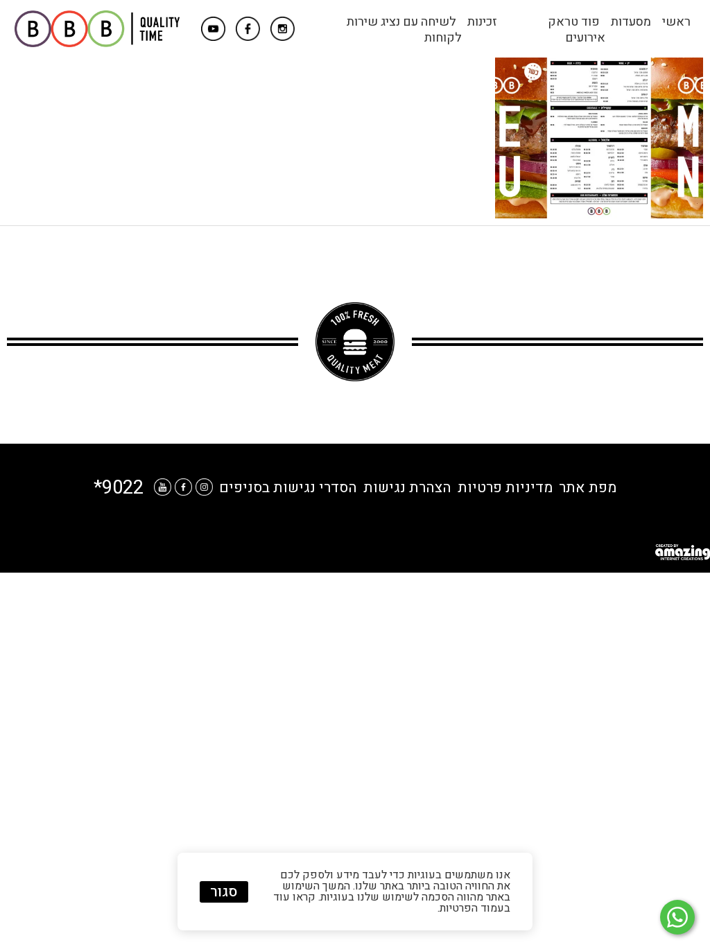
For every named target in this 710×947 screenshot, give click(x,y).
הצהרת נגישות (407, 487)
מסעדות (631, 21)
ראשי (676, 21)
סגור (224, 892)
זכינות (482, 21)
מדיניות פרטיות (505, 487)
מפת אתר (587, 487)
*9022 (119, 487)
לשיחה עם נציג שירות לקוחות (404, 29)
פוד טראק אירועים (576, 29)
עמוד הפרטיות (472, 908)
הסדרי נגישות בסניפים (288, 487)
